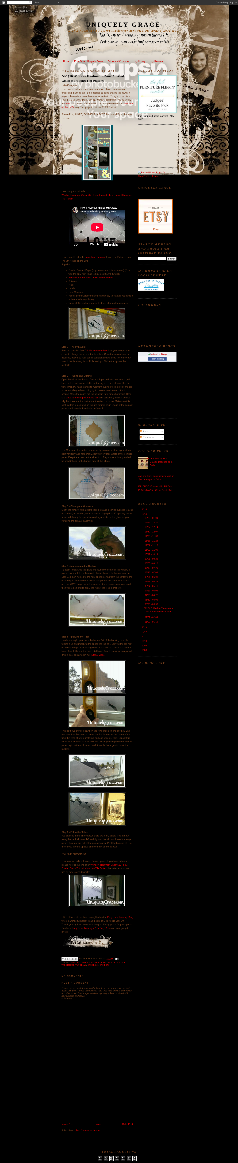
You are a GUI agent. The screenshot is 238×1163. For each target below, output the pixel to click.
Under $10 (93, 965)
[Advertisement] (88, 1098)
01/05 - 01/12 (152, 622)
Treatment (68, 965)
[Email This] (63, 959)
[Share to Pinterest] (76, 959)
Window (104, 965)
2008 (144, 650)
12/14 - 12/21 (152, 522)
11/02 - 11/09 (152, 550)
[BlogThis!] (66, 959)
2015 (144, 509)
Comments (148, 437)
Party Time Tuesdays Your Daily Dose (91, 928)
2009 (144, 645)
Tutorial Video (98, 655)
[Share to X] (69, 959)
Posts (145, 431)
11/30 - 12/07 (152, 531)
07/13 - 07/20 (152, 568)
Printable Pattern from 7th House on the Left (90, 277)
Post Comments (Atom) (87, 1130)
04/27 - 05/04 (152, 590)
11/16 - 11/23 (152, 540)
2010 (144, 641)
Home (66, 61)
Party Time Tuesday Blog (120, 917)
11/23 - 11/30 (152, 536)
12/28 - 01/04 (152, 518)
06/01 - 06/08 (152, 577)
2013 (144, 627)
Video (68, 103)
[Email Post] (116, 959)
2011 (144, 636)
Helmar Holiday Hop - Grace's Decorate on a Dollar (159, 462)
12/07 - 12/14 (152, 527)
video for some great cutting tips (82, 397)
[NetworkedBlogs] (157, 354)
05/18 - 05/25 (152, 581)
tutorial (80, 965)
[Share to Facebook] (73, 959)
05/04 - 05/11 (152, 586)
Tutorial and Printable (95, 257)
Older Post (127, 1124)
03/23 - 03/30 (152, 604)
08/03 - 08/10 (152, 563)
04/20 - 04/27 (152, 595)
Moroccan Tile (117, 963)
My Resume (157, 61)
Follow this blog (157, 359)
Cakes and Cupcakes (118, 61)
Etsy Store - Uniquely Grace (88, 61)
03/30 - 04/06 (152, 599)
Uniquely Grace (123, 24)
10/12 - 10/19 (152, 554)
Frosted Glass (97, 963)
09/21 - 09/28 (152, 559)
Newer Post (67, 1124)
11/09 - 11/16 (152, 545)
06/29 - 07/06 (152, 572)
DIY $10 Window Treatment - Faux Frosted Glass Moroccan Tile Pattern (93, 78)
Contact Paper (79, 963)
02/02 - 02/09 (152, 617)
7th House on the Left (96, 350)
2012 (144, 632)
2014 (144, 514)
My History (140, 61)
